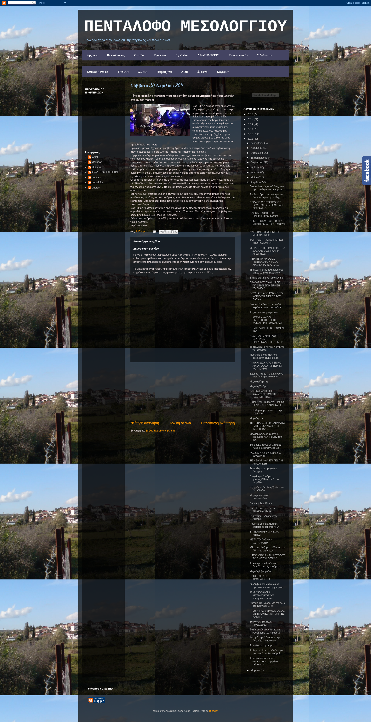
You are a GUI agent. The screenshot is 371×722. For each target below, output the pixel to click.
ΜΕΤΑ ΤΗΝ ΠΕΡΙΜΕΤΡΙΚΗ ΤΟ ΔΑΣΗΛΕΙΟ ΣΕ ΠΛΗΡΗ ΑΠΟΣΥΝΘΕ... (267, 250)
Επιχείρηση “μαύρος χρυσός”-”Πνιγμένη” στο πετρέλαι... (264, 479)
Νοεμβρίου (257, 147)
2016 (251, 114)
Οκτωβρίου (257, 152)
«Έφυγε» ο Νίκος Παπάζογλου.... (260, 497)
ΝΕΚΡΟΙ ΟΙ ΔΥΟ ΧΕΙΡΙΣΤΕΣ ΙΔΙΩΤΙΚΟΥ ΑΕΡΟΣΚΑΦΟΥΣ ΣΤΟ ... (267, 224)
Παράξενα (164, 71)
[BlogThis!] (165, 232)
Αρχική (92, 55)
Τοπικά (123, 71)
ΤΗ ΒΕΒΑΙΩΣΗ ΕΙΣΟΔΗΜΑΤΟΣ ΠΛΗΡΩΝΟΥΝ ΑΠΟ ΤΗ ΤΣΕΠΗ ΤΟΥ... (268, 425)
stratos (96, 187)
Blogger (213, 710)
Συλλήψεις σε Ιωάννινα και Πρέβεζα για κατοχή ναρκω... (267, 586)
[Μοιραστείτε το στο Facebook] (172, 232)
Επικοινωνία (238, 55)
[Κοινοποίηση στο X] (168, 232)
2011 (251, 138)
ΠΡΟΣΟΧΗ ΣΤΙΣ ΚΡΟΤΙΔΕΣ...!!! (260, 578)
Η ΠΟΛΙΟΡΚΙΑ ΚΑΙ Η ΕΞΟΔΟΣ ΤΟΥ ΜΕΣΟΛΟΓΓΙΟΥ (267, 557)
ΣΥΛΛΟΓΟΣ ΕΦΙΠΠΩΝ (105, 172)
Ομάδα (139, 55)
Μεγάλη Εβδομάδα (260, 571)
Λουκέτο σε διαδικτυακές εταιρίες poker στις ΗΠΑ (264, 525)
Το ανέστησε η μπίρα (261, 645)
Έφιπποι (160, 55)
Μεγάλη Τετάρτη (259, 386)
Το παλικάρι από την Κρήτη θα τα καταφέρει (267, 348)
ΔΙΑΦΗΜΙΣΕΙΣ (208, 55)
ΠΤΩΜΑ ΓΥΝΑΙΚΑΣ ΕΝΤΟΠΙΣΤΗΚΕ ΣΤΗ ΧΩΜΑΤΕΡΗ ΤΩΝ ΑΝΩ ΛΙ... (267, 320)
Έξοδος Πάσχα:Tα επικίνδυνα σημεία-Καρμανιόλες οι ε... (266, 375)
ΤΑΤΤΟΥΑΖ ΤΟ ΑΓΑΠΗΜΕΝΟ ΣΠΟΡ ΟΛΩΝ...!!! (266, 242)
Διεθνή (202, 71)
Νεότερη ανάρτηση (144, 423)
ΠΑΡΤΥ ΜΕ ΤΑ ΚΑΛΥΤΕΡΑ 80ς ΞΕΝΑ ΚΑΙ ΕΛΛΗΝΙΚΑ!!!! (267, 404)
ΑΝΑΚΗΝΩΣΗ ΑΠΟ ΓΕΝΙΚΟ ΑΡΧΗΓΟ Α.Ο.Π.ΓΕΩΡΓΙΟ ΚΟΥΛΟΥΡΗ (266, 365)
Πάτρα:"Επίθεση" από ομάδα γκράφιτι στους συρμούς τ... (266, 306)
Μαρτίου (256, 670)
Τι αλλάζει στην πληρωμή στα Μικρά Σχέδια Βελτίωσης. (266, 271)
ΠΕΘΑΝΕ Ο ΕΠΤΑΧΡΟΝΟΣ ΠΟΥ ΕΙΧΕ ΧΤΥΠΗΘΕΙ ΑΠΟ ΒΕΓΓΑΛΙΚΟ (267, 205)
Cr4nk (95, 156)
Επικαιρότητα (97, 71)
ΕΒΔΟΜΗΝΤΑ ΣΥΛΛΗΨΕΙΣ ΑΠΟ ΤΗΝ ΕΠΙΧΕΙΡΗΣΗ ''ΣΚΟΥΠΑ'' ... (265, 285)
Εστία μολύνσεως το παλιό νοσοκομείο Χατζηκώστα (265, 631)
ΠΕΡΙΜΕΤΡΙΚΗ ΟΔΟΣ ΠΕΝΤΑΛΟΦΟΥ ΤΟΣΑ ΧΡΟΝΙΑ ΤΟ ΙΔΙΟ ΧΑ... (264, 261)
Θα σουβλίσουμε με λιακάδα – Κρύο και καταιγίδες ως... (267, 446)
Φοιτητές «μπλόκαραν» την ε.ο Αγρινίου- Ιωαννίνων (267, 639)
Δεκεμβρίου (257, 143)
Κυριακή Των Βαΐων (261, 503)
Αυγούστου (257, 162)
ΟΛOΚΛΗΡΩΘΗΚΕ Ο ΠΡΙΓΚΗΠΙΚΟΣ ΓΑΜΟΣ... (265, 215)
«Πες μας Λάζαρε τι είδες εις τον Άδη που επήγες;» (267, 549)
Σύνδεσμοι (265, 55)
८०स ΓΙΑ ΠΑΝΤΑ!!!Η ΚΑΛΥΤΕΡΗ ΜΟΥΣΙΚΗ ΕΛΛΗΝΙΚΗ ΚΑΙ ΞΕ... (264, 394)
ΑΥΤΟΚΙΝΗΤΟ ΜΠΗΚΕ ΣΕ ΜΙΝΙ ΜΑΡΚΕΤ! (265, 234)
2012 (251, 134)
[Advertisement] (183, 391)
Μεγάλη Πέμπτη (259, 381)
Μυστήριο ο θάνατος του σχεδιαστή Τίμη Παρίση (264, 356)
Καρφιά (223, 71)
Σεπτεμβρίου (258, 157)
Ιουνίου (255, 172)
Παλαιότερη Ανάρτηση (218, 423)
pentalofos (98, 182)
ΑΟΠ (184, 71)
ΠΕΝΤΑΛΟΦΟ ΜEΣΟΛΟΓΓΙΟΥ (185, 27)
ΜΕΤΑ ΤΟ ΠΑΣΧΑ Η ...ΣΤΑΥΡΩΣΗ (261, 541)
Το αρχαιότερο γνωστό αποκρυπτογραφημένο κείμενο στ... (264, 661)
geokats (96, 177)
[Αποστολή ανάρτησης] (154, 231)
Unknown (97, 162)
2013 (251, 128)
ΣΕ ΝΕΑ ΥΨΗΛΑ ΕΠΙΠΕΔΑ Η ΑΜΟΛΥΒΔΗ (266, 462)
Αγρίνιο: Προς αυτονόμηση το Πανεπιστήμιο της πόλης (266, 196)
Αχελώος (182, 55)
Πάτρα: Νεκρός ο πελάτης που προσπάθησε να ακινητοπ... (267, 188)
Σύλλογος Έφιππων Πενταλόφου (261, 623)
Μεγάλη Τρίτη (257, 418)
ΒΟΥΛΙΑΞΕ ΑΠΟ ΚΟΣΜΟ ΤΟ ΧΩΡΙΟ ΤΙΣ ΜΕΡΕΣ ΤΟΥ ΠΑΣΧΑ (266, 296)
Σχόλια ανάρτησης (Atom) (160, 430)
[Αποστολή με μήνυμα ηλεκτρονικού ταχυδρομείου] (161, 232)
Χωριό (142, 71)
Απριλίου (256, 182)
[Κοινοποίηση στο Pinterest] (176, 232)
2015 (251, 119)
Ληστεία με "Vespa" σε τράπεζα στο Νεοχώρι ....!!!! (267, 604)
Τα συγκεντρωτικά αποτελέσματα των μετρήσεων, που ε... (262, 594)
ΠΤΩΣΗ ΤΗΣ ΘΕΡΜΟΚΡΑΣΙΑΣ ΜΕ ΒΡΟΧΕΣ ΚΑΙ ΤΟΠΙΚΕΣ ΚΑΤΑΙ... (267, 613)
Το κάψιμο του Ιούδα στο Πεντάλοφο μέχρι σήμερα (265, 565)
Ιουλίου (255, 167)
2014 (251, 124)
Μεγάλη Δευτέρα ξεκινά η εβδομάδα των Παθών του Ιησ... (266, 436)
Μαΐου (254, 177)
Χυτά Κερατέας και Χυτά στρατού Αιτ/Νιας (263, 510)
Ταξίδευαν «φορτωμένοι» (263, 312)
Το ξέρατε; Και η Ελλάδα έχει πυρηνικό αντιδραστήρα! (266, 652)
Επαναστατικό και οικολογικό (266, 277)
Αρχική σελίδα (180, 423)
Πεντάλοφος (116, 55)
